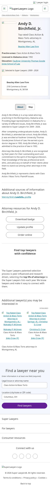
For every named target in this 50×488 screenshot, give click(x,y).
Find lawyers (25, 405)
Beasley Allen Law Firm (28, 46)
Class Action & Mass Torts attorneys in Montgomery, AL (19, 348)
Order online (25, 235)
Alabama (25, 15)
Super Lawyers (10, 418)
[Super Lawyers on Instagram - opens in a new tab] (21, 456)
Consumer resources (13, 438)
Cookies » (42, 477)
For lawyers (8, 428)
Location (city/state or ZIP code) (16, 392)
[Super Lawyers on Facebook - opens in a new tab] (14, 456)
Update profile (25, 227)
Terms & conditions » (12, 477)
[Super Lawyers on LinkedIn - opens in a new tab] (35, 456)
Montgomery (34, 15)
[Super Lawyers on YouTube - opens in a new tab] (28, 456)
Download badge (25, 219)
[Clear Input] (44, 385)
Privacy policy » (30, 477)
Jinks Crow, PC (12, 338)
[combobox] (24, 385)
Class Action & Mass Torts (10, 15)
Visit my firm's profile (16, 197)
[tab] (20, 107)
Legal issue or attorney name (15, 380)
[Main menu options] (5, 9)
